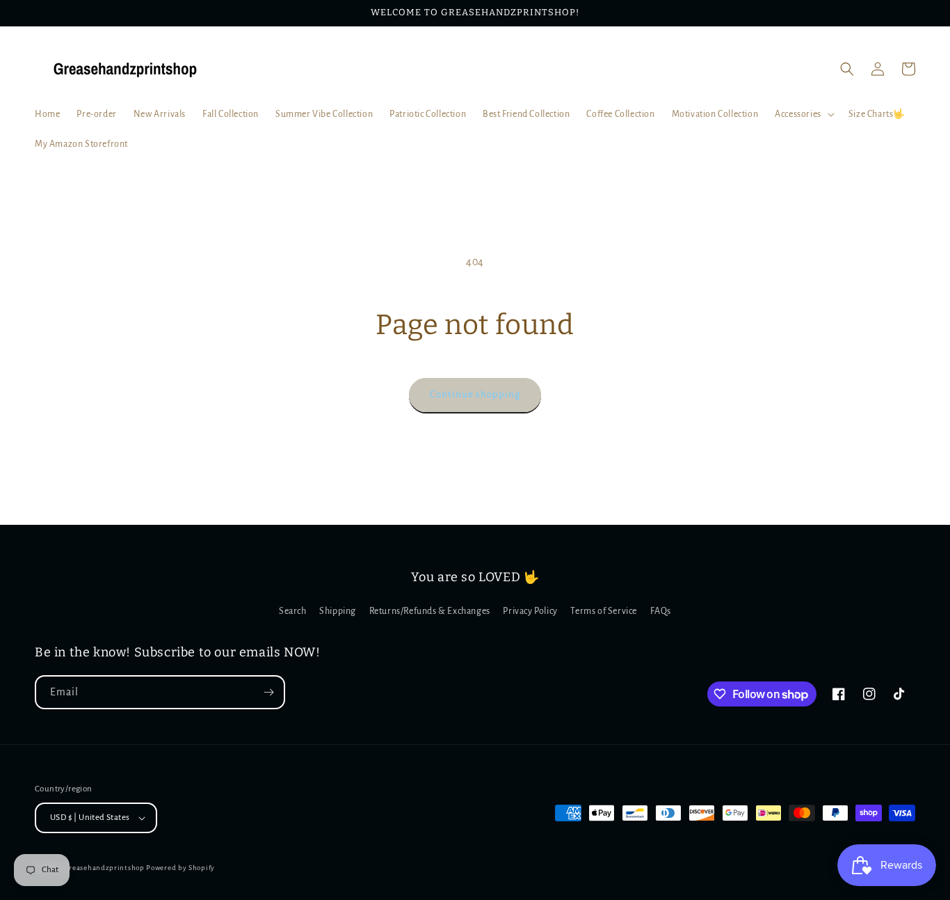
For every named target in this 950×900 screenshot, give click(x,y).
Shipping (337, 611)
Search (293, 611)
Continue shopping (475, 394)
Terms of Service (603, 611)
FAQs (660, 611)
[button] (803, 114)
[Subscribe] (268, 692)
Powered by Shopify (180, 867)
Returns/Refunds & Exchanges (429, 611)
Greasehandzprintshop (104, 867)
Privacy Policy (530, 611)
